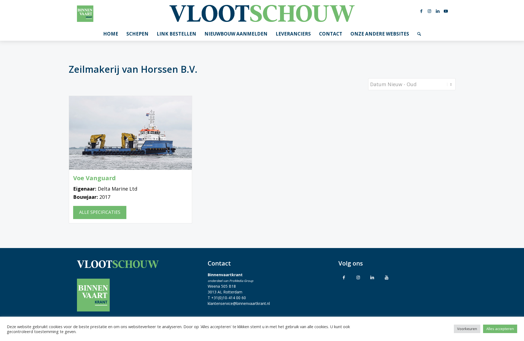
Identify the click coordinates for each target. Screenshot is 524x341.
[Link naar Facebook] (421, 10)
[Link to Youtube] (386, 277)
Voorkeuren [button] (467, 328)
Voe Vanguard (94, 178)
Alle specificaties (99, 212)
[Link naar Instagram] (429, 10)
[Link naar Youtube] (446, 10)
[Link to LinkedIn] (372, 277)
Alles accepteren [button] (500, 328)
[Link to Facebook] (343, 277)
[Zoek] (419, 34)
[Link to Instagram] (358, 277)
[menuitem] (110, 34)
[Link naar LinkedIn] (438, 10)
